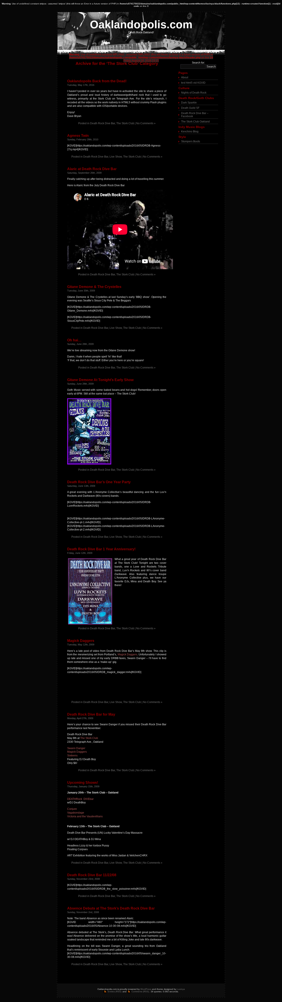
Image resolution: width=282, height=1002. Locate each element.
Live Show (115, 156)
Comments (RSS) (140, 991)
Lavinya (181, 989)
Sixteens (72, 755)
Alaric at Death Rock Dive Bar (92, 169)
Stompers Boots (190, 141)
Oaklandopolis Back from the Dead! (96, 81)
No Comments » (146, 123)
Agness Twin (78, 135)
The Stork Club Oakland (195, 121)
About (184, 77)
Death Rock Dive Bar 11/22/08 (91, 875)
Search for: (198, 62)
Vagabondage (75, 812)
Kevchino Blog (190, 131)
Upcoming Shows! (82, 782)
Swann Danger (76, 748)
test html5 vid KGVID (193, 82)
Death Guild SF (190, 107)
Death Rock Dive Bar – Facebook (194, 115)
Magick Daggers (80, 641)
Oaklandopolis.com (141, 24)
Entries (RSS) (114, 991)
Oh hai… (74, 340)
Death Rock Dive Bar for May (91, 714)
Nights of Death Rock (193, 92)
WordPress (145, 989)
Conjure (72, 808)
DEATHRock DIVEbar (80, 799)
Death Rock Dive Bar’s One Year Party (99, 482)
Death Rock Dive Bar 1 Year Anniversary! (101, 549)
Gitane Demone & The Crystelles (94, 287)
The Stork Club (125, 123)
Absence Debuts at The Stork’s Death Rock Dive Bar (111, 908)
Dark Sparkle (189, 102)
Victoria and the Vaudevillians (85, 816)
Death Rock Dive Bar (102, 123)
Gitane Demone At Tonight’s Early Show (100, 380)
